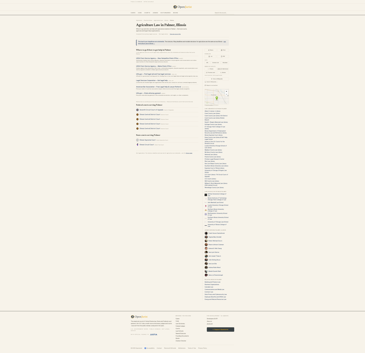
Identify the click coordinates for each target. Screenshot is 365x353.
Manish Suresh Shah (214, 271)
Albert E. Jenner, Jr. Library (212, 111)
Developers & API (212, 318)
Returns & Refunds (170, 348)
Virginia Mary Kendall (214, 237)
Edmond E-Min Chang (215, 248)
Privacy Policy (202, 348)
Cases (133, 12)
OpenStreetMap (209, 105)
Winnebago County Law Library (214, 187)
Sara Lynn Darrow (213, 252)
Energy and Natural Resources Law (215, 299)
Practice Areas (148, 20)
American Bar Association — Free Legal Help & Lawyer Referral (158, 87)
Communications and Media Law (214, 289)
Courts (147, 12)
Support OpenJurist (220, 329)
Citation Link (215, 62)
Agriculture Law (158, 20)
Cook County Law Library (212, 113)
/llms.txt (209, 321)
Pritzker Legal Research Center (214, 159)
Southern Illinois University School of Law (218, 218)
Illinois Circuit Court (147, 145)
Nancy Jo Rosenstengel (215, 275)
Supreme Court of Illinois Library (214, 168)
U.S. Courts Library (210, 179)
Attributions (181, 348)
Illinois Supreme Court (148, 140)
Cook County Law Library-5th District (216, 115)
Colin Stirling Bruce (214, 260)
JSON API (210, 324)
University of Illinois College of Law (217, 225)
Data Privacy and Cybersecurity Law (216, 294)
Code (140, 12)
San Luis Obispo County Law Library (215, 163)
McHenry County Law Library (213, 152)
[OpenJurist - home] (182, 7)
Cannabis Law (209, 287)
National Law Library (211, 154)
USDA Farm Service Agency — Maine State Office (153, 66)
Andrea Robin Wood (214, 267)
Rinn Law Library (210, 161)
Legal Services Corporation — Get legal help (152, 80)
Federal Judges (180, 326)
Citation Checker (181, 341)
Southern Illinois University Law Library (216, 166)
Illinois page (189, 153)
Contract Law (209, 292)
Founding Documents (182, 336)
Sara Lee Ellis (212, 263)
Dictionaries (166, 12)
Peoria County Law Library (213, 157)
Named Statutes (181, 333)
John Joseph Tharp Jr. (214, 256)
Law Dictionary (180, 323)
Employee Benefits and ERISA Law (215, 297)
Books (175, 12)
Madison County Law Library (213, 150)
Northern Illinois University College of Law (216, 210)
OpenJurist (139, 20)
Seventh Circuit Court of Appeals (151, 110)
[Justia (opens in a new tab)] (153, 334)
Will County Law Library (212, 181)
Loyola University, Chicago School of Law (218, 206)
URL (207, 62)
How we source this (175, 34)
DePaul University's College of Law (217, 194)
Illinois (166, 20)
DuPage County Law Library (213, 124)
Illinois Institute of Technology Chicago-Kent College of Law (217, 198)
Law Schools (179, 331)
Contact (159, 348)
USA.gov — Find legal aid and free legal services (153, 74)
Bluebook (225, 62)
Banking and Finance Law (212, 282)
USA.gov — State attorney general (148, 93)
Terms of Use (192, 348)
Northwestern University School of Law (217, 214)
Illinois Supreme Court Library (214, 135)
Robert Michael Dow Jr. (215, 241)
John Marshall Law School (215, 202)
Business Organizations (212, 284)
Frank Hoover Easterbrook (216, 233)
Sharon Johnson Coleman (216, 244)
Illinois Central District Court (150, 114)
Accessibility (149, 348)
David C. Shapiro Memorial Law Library (216, 122)
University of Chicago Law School (218, 222)
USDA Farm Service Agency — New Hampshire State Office (157, 58)
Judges (155, 12)
